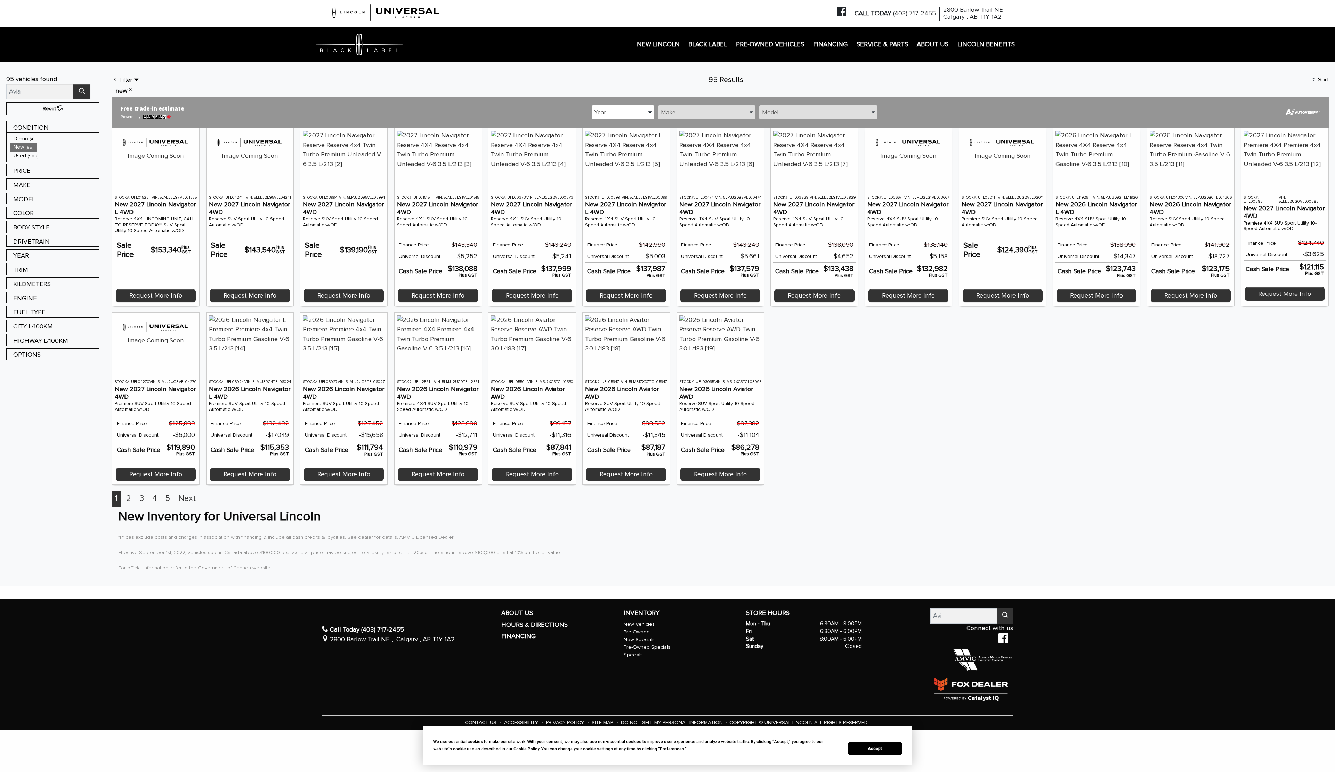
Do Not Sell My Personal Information (672, 722)
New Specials (639, 639)
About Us (517, 613)
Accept (875, 748)
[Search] (81, 91)
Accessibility (522, 722)
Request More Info (155, 295)
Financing (518, 636)
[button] (658, 44)
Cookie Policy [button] (526, 749)
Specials (633, 654)
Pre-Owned (637, 631)
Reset (50, 108)
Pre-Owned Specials (647, 647)
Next (187, 498)
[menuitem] (54, 139)
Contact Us (481, 722)
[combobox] (623, 111)
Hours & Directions (534, 624)
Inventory (642, 613)
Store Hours (768, 613)
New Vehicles (639, 624)
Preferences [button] (672, 749)
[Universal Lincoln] (386, 11)
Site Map (603, 722)
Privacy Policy (565, 722)
